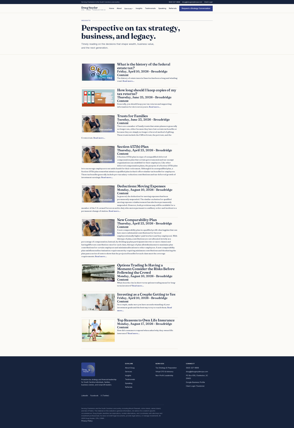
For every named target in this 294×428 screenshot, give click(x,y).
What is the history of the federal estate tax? (143, 66)
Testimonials (150, 8)
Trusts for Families (132, 116)
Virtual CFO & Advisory (164, 371)
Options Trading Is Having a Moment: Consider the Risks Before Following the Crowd (146, 269)
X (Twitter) (105, 395)
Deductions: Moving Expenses (141, 186)
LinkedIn (84, 395)
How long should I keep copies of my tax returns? (146, 92)
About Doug (129, 368)
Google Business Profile (195, 382)
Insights (139, 8)
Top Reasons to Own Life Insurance (146, 320)
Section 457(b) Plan (132, 146)
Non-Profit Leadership (164, 375)
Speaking (162, 8)
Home (111, 8)
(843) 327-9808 (174, 2)
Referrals (173, 8)
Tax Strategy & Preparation (166, 368)
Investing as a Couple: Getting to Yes (146, 294)
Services (128, 8)
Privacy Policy (86, 421)
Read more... (128, 81)
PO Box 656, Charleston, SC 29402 (197, 376)
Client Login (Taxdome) (195, 386)
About (119, 8)
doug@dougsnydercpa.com (192, 2)
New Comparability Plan (137, 220)
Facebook (94, 395)
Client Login (208, 2)
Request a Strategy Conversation (196, 8)
